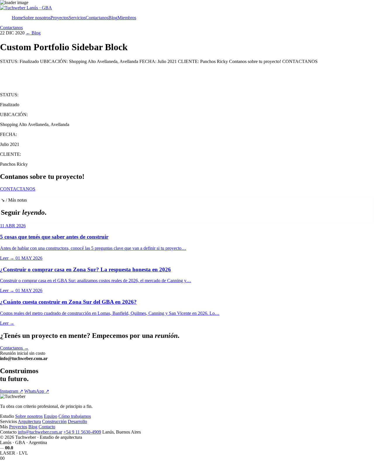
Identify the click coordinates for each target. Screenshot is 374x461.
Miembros (126, 17)
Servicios (77, 17)
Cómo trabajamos (74, 416)
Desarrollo (77, 421)
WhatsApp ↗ (36, 391)
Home (17, 17)
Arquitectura (29, 421)
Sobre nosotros (37, 17)
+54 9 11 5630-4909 (82, 431)
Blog (112, 17)
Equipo (50, 416)
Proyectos (60, 17)
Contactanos (97, 17)
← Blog (33, 32)
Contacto (47, 426)
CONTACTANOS (17, 188)
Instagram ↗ (11, 391)
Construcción (54, 421)
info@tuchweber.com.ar (40, 431)
